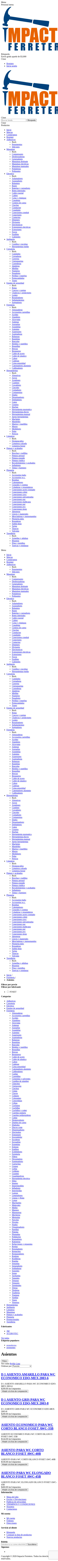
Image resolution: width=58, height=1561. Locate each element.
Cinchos (15, 1088)
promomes (10, 1347)
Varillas (15, 1297)
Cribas (14, 1103)
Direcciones (11, 1523)
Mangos (15, 1210)
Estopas (15, 1147)
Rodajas (15, 1256)
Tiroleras (15, 1290)
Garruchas (16, 1164)
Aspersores (16, 1035)
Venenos (15, 1302)
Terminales (16, 1285)
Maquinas (10, 1312)
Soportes (15, 1271)
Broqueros (16, 1054)
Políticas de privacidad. (16, 1502)
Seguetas (15, 1263)
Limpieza (10, 1310)
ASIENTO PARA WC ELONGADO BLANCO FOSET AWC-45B (26, 1474)
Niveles (15, 1222)
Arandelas (16, 1030)
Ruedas (15, 1261)
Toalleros (16, 1293)
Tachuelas (16, 1276)
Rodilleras (16, 1259)
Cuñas (14, 1118)
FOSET (13, 992)
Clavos (15, 1093)
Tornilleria (10, 1322)
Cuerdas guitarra (19, 1113)
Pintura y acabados (14, 1314)
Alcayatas (16, 1023)
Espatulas (16, 1144)
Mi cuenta (10, 1518)
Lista (18, 1363)
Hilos (14, 1181)
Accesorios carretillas (21, 1015)
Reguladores (17, 1249)
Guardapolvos (18, 1176)
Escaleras (16, 1139)
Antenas (15, 1025)
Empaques (16, 1135)
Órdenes (10, 1521)
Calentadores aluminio (21, 1069)
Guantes (15, 1173)
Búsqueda (31, 120)
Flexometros (17, 1159)
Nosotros (10, 1506)
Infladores (16, 1188)
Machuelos (16, 1203)
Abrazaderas (17, 1013)
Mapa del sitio (12, 1497)
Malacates (16, 1205)
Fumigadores (17, 1161)
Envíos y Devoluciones (16, 1499)
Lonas (14, 1200)
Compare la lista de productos (19, 1535)
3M (7, 1331)
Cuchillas (16, 1108)
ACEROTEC (12, 1333)
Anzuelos (16, 1028)
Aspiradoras (17, 1037)
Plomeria (10, 1317)
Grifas (14, 1169)
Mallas (15, 1207)
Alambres (16, 1020)
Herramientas (12, 1305)
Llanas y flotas (18, 1198)
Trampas (15, 1295)
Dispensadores (18, 1130)
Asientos (15, 1032)
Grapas (15, 1166)
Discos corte (17, 1127)
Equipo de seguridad (15, 1008)
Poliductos (16, 1237)
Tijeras (15, 1288)
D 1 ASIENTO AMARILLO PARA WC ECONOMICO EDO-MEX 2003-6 (28, 1376)
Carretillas (16, 1076)
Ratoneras (16, 1242)
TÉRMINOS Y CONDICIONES (20, 1504)
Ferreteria (10, 1011)
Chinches (16, 1083)
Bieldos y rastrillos (20, 1047)
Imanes (15, 1183)
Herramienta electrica (21, 1178)
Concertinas (17, 1101)
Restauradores (18, 1254)
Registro (10, 63)
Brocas (15, 1052)
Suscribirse (32, 1544)
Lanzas (15, 1193)
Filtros (14, 1156)
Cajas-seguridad (18, 1066)
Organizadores (18, 1227)
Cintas (14, 1091)
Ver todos (5, 1338)
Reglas (15, 1246)
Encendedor (17, 1137)
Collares (15, 1096)
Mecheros (16, 1215)
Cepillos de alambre (20, 1081)
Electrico (10, 1006)
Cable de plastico (19, 1059)
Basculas (15, 1045)
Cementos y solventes (21, 1079)
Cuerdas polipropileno (21, 1115)
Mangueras (16, 1212)
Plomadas (16, 1234)
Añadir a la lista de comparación (14, 1391)
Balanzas (16, 1040)
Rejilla (12, 1363)
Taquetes (15, 1278)
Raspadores (17, 1239)
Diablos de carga (19, 1122)
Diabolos (16, 1125)
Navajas (15, 1220)
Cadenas (15, 1064)
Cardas (15, 1074)
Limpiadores (17, 1195)
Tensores (15, 1283)
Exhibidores (17, 1152)
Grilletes (15, 1171)
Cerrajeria (10, 1003)
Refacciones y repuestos (22, 1244)
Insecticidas (17, 1190)
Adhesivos (11, 1001)
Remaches (16, 1251)
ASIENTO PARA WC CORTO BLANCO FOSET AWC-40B (22, 1451)
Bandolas (16, 1042)
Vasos (14, 1300)
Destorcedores (18, 1120)
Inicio (8, 975)
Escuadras (16, 1142)
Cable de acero (18, 1057)
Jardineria (10, 1307)
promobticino (11, 1345)
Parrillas (15, 1229)
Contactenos (11, 1509)
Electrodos (16, 1132)
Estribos (15, 1149)
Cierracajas (16, 1086)
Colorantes (16, 1098)
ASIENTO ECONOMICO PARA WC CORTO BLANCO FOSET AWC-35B (27, 1426)
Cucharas (16, 1105)
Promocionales (12, 1319)
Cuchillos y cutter (19, 1110)
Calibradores (17, 1071)
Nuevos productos (14, 1537)
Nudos (15, 1224)
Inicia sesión (11, 66)
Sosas (14, 1273)
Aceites (15, 1018)
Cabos (14, 1062)
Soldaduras (16, 1268)
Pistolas (15, 1232)
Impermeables (18, 1186)
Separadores (17, 1266)
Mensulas (16, 1217)
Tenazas (15, 1280)
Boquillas (16, 1049)
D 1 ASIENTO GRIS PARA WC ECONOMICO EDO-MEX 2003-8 (25, 1401)
